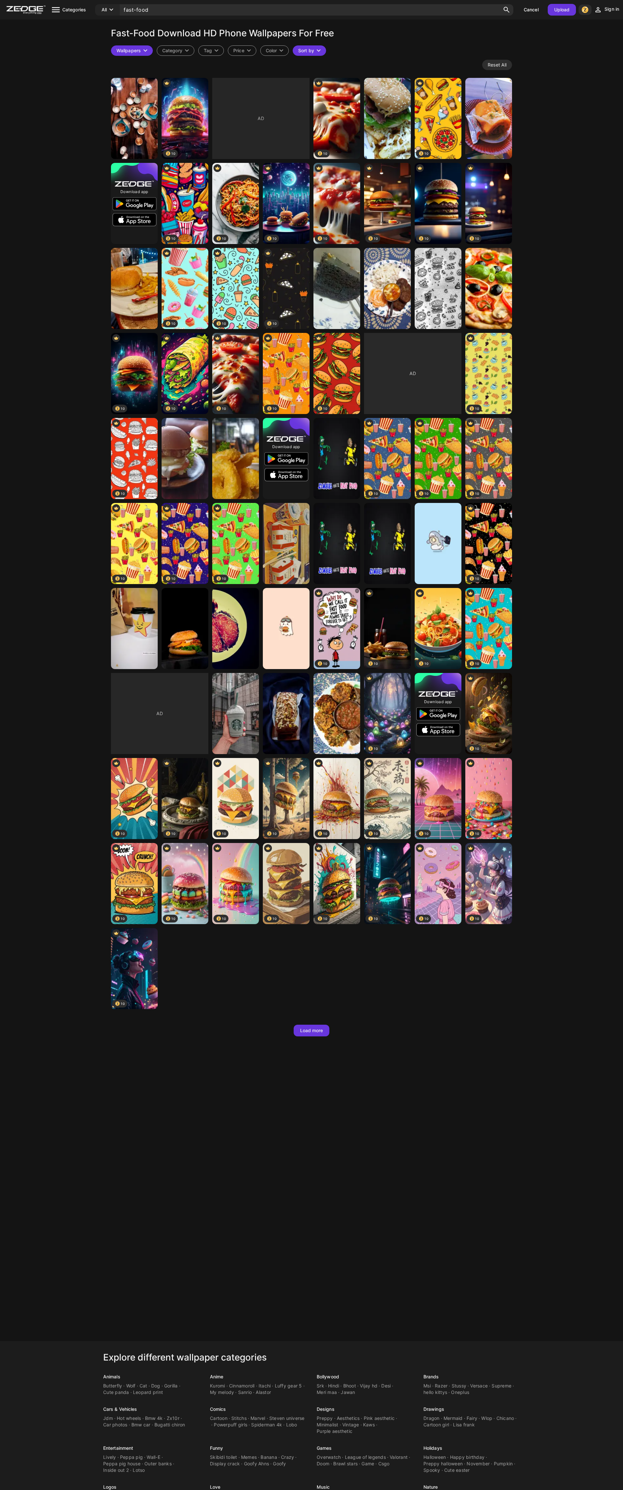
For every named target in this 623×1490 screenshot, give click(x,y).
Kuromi (217, 1385)
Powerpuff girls (230, 1424)
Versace (479, 1385)
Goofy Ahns (256, 1463)
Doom (323, 1463)
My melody (222, 1392)
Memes (249, 1457)
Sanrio (245, 1392)
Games (324, 1448)
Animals (111, 1376)
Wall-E (153, 1457)
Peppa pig (131, 1457)
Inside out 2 (116, 1470)
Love (215, 1487)
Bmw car (141, 1424)
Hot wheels (129, 1418)
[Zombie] (336, 458)
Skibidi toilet (223, 1457)
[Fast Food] (134, 288)
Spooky (431, 1470)
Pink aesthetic (379, 1418)
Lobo (291, 1424)
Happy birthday (467, 1457)
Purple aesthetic (334, 1431)
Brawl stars (345, 1463)
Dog (155, 1385)
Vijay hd (368, 1385)
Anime (217, 1376)
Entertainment (118, 1448)
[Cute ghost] (286, 628)
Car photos (115, 1424)
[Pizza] (488, 288)
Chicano (505, 1418)
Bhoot (349, 1385)
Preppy (325, 1418)
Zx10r (173, 1418)
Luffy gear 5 (288, 1385)
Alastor (263, 1392)
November (478, 1463)
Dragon (431, 1418)
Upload (562, 9)
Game (367, 1463)
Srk (320, 1385)
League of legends (365, 1457)
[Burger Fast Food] (185, 628)
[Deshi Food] (387, 288)
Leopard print (148, 1392)
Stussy (459, 1385)
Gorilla (171, 1385)
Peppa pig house (121, 1463)
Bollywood (328, 1376)
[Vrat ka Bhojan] (336, 713)
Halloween (434, 1457)
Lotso (139, 1470)
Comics (218, 1409)
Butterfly (112, 1385)
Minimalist (327, 1424)
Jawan (348, 1392)
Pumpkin (503, 1463)
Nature (430, 1487)
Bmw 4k (154, 1418)
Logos (110, 1487)
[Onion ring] (235, 458)
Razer (441, 1385)
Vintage (350, 1424)
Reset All (497, 64)
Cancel (531, 9)
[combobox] (211, 50)
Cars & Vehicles (120, 1409)
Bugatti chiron (169, 1424)
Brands (431, 1376)
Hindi (333, 1385)
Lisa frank (464, 1424)
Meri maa (327, 1392)
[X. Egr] (235, 713)
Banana (269, 1457)
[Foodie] (134, 628)
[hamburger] (387, 118)
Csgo (384, 1463)
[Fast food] (438, 288)
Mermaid (453, 1418)
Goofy (279, 1463)
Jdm (108, 1418)
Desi (386, 1385)
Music (323, 1487)
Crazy (287, 1457)
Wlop (486, 1418)
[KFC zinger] (286, 543)
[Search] (506, 10)
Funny (216, 1448)
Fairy (472, 1418)
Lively (109, 1457)
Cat (143, 1385)
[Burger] (185, 458)
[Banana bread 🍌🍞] (286, 713)
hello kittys (435, 1392)
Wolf (131, 1385)
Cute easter (457, 1470)
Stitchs (239, 1418)
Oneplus (460, 1392)
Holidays (432, 1448)
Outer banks (158, 1463)
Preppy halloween (443, 1463)
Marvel (257, 1418)
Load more (311, 1030)
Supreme (501, 1385)
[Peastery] (336, 288)
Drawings (433, 1409)
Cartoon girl (436, 1424)
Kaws (369, 1424)
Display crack (225, 1463)
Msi (427, 1385)
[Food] (134, 118)
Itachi (265, 1385)
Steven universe (287, 1418)
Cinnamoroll (242, 1385)
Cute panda (116, 1392)
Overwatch (329, 1457)
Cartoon (218, 1418)
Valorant (399, 1457)
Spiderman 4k (266, 1424)
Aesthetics (348, 1418)
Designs (326, 1409)
